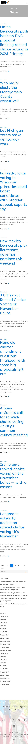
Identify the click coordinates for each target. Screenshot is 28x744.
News (1, 23)
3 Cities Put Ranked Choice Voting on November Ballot (13, 304)
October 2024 (4, 684)
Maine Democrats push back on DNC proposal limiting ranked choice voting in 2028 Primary (14, 40)
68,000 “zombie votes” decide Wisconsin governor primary (13, 600)
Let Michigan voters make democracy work (11, 137)
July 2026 (3, 619)
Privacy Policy (14, 732)
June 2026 (3, 622)
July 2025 (3, 656)
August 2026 (4, 616)
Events (17, 710)
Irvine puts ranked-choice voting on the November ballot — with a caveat (13, 475)
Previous (3, 565)
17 (24, 565)
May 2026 (3, 626)
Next (2, 568)
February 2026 (4, 635)
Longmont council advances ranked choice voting (14, 605)
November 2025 (5, 644)
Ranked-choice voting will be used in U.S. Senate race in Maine (13, 583)
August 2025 (4, 653)
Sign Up (22, 707)
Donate (14, 707)
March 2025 (4, 669)
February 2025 (4, 672)
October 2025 (4, 647)
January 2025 (4, 675)
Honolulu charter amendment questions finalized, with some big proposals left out (12, 358)
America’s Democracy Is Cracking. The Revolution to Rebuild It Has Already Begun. (14, 594)
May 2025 (3, 663)
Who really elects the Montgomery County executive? (11, 92)
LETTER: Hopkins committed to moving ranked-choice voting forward (12, 588)
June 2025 (3, 659)
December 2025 (5, 641)
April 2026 (3, 629)
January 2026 (4, 638)
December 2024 (5, 678)
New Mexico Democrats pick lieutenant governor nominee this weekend (13, 252)
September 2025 (5, 650)
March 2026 (4, 632)
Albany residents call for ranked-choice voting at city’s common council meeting (14, 421)
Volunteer (6, 707)
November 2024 (5, 681)
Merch (10, 710)
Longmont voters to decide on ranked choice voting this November (12, 525)
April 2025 (3, 666)
